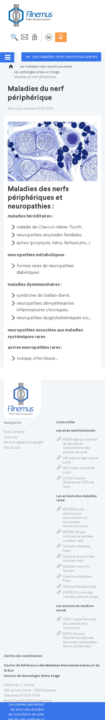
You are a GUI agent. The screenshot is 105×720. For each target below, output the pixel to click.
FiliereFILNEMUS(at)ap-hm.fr (32, 701)
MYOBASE (70, 509)
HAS (66, 468)
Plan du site (12, 447)
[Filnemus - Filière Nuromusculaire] (30, 15)
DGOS (67, 478)
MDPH (67, 634)
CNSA (67, 619)
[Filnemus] (11, 67)
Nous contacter (14, 432)
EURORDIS (70, 592)
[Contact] (23, 37)
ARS (65, 458)
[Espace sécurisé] (33, 37)
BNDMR (68, 532)
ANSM (67, 439)
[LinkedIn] (46, 37)
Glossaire (10, 437)
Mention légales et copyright (23, 442)
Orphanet (69, 556)
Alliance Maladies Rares (80, 586)
